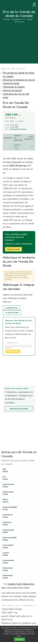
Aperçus (3, 68)
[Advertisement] (19, 43)
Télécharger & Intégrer (14, 87)
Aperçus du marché (12, 90)
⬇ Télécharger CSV (11, 307)
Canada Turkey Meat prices (21, 584)
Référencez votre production (19, 408)
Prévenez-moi (12, 351)
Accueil (7, 19)
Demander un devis (13, 249)
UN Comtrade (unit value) (18, 129)
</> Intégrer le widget (12, 312)
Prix (24, 19)
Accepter (19, 639)
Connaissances (16, 19)
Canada (29, 19)
